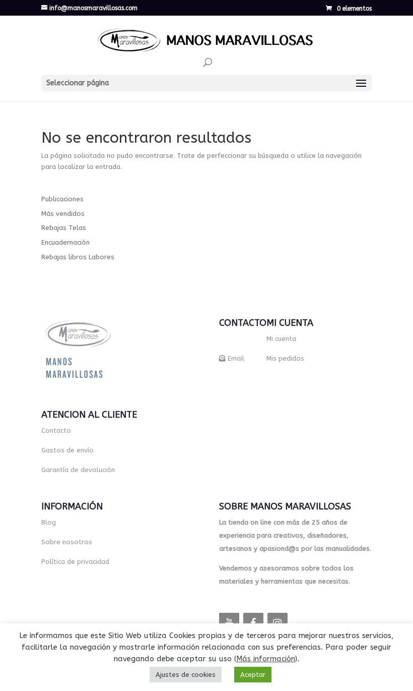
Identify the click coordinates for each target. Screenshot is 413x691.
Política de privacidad (75, 561)
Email (236, 358)
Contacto (56, 430)
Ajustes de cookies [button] (186, 674)
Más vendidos (63, 213)
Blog (48, 522)
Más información (265, 658)
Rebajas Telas (63, 228)
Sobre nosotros (66, 542)
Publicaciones (62, 199)
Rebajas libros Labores (77, 257)
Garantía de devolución (78, 470)
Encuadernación (65, 242)
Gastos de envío (67, 450)
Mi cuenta (281, 338)
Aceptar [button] (252, 674)
